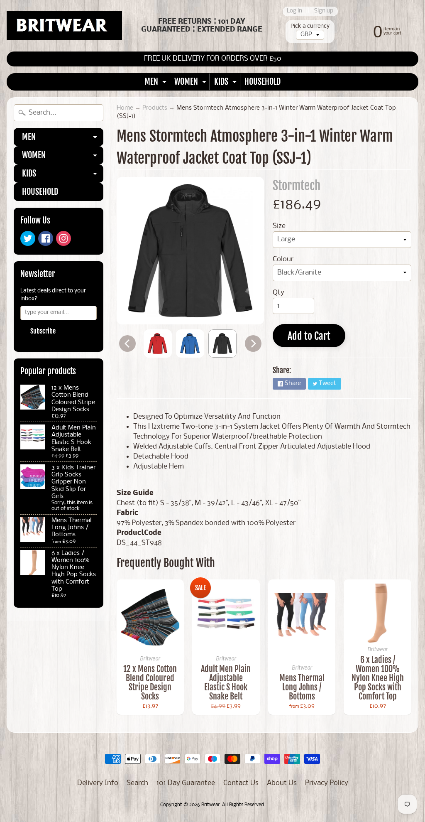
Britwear (210, 804)
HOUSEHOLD (262, 81)
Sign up (323, 11)
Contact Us (241, 783)
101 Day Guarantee (185, 783)
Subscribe (43, 331)
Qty (278, 293)
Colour (283, 259)
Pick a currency (310, 26)
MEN (156, 83)
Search (137, 783)
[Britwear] (64, 25)
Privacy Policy (326, 783)
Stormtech (296, 185)
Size (279, 226)
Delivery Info (97, 783)
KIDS (226, 83)
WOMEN (191, 83)
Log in (294, 11)
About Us (282, 783)
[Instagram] (63, 238)
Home (125, 108)
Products (154, 108)
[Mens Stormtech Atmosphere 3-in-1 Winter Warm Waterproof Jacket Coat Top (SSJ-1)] (158, 343)
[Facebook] (45, 238)
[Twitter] (27, 238)
